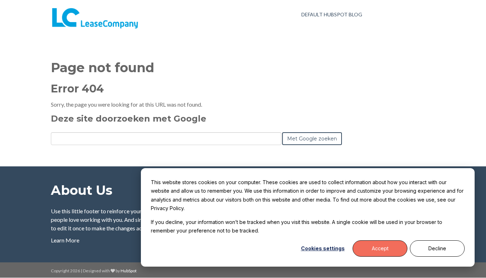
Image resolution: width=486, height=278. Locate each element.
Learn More (65, 240)
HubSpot (129, 270)
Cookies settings (323, 248)
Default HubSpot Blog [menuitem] (331, 14)
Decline (437, 248)
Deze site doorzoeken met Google (128, 118)
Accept (380, 248)
